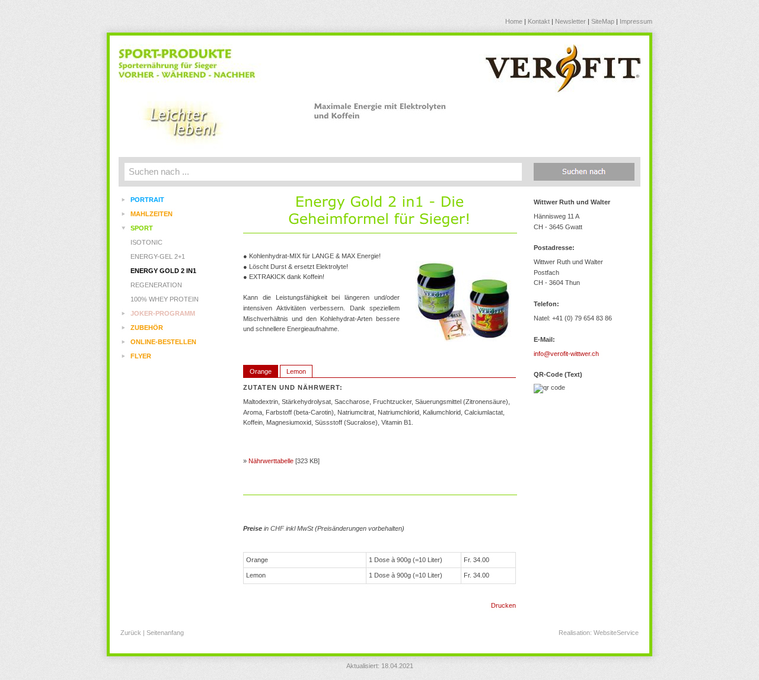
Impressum (636, 21)
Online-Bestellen (163, 341)
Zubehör (146, 327)
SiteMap (602, 21)
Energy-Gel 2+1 (157, 256)
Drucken (503, 605)
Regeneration (156, 284)
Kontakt (539, 21)
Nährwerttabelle (271, 460)
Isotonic (146, 242)
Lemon (296, 371)
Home (513, 21)
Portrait (147, 199)
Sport (141, 228)
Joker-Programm (162, 313)
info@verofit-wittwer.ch (566, 353)
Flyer (140, 356)
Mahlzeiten (151, 213)
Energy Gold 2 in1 (163, 270)
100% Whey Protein (164, 299)
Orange (261, 371)
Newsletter (570, 21)
